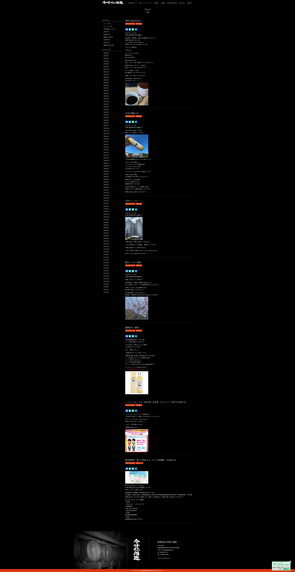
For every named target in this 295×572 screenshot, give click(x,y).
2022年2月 (106, 123)
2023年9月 (106, 74)
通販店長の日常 (107, 45)
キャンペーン (107, 26)
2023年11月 (106, 69)
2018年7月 (106, 225)
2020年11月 (106, 163)
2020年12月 (106, 160)
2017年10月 (106, 249)
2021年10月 (106, 133)
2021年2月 (106, 155)
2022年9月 (106, 104)
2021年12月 (106, 128)
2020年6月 (106, 176)
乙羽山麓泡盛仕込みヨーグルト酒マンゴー (137, 369)
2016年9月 (106, 284)
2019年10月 (106, 198)
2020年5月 (106, 179)
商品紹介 (106, 34)
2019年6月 (106, 206)
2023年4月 (106, 88)
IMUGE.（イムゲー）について (146, 3)
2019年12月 (106, 192)
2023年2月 (106, 93)
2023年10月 (106, 72)
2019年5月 (106, 209)
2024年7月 (106, 55)
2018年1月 (106, 241)
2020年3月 (106, 184)
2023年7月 (106, 80)
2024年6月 (106, 58)
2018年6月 (106, 227)
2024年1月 (106, 66)
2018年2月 (106, 238)
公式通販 (163, 3)
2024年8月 (106, 53)
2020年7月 (106, 174)
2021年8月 (106, 139)
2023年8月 (106, 77)
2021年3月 (106, 152)
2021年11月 (106, 131)
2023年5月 (106, 85)
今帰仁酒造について (132, 3)
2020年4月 (106, 182)
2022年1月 (106, 125)
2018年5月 (106, 230)
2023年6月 (106, 82)
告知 (105, 31)
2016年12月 (106, 276)
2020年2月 (106, 187)
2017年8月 (106, 254)
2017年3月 (106, 268)
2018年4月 (106, 233)
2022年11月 (106, 98)
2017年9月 (106, 251)
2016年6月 (106, 292)
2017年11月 (106, 246)
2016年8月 (106, 286)
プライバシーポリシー (163, 558)
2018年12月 (106, 211)
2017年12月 (106, 243)
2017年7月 (106, 257)
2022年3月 (106, 120)
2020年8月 (106, 171)
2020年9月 (106, 168)
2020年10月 (106, 166)
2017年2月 (106, 270)
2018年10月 (106, 217)
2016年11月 (106, 278)
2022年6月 (106, 112)
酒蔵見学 (157, 3)
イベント (106, 23)
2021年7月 (106, 141)
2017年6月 (106, 260)
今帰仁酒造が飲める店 (172, 3)
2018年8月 (106, 222)
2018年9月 (106, 219)
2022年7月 (106, 109)
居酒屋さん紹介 (107, 37)
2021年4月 (106, 149)
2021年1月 (106, 157)
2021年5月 (106, 147)
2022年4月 (106, 117)
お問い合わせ (182, 3)
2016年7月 (106, 289)
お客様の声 (189, 3)
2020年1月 (106, 190)
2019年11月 (106, 195)
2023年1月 (106, 96)
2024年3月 (106, 63)
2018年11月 (106, 214)
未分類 (105, 39)
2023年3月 (106, 90)
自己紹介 (106, 42)
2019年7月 (106, 203)
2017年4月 (106, 265)
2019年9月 (106, 200)
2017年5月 (106, 262)
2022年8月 (106, 106)
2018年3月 (106, 235)
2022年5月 (106, 115)
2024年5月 (106, 61)
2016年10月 (106, 281)
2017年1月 (106, 273)
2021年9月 (106, 136)
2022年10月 (106, 101)
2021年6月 (106, 144)
